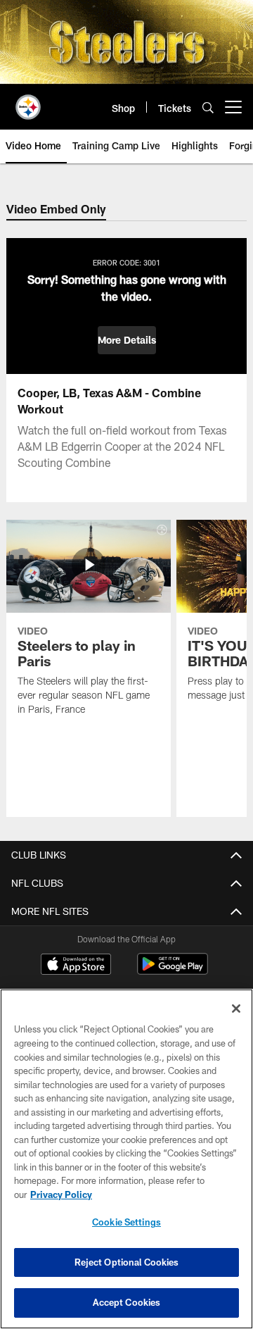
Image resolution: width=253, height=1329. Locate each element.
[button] (127, 340)
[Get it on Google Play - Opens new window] (172, 971)
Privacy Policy (61, 1194)
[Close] (236, 1008)
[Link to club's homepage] (28, 101)
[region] (126, 1159)
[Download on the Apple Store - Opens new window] (76, 966)
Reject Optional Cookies (126, 1262)
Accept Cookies (127, 1302)
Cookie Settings (126, 1222)
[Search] (208, 107)
